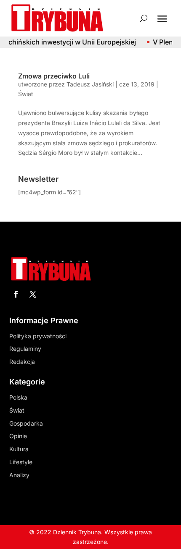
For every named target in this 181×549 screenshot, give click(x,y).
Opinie (18, 435)
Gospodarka (26, 423)
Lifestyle (20, 461)
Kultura (19, 448)
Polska (18, 397)
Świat (25, 93)
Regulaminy (25, 348)
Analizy (19, 474)
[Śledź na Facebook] (16, 294)
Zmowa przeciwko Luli (54, 76)
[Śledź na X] (33, 294)
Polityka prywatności (38, 336)
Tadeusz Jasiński (90, 84)
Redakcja (22, 361)
